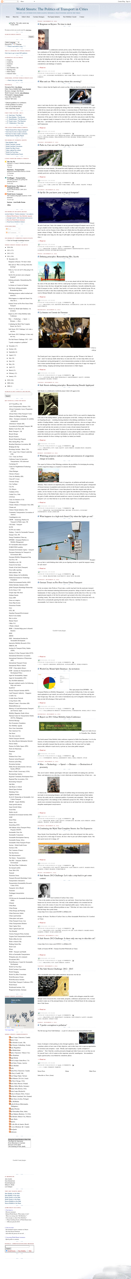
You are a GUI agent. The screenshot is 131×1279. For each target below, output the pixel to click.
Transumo (12, 890)
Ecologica (76, 510)
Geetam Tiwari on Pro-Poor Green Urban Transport (61, 582)
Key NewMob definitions (16, 680)
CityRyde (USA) (14, 492)
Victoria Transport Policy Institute (19, 934)
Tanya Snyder (42, 834)
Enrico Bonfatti (14, 1066)
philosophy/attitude (62, 137)
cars (87, 135)
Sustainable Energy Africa (16, 840)
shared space (79, 448)
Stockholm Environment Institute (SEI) (20, 815)
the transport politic (14, 868)
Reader (73, 137)
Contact (82, 17)
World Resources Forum (16, 977)
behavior (62, 135)
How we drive (13, 618)
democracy (59, 1017)
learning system (44, 250)
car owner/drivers (78, 135)
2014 (8, 247)
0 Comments (66, 73)
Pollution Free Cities (15, 756)
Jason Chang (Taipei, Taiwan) (18, 1076)
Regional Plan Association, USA (18, 779)
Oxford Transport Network (16, 738)
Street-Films (12, 820)
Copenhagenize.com (15, 517)
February (12, 373)
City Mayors (12, 489)
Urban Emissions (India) (16, 913)
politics (85, 75)
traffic (83, 184)
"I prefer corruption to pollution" (53, 1025)
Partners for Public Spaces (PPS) (18, 746)
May (10, 364)
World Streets (82, 137)
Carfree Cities (65, 898)
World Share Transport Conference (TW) (21, 982)
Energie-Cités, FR (14, 535)
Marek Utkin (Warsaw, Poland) (19, 1083)
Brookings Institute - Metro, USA (19, 449)
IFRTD (11, 636)
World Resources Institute (16, 980)
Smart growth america (15, 804)
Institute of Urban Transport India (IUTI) (21, 653)
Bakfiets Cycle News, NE (16, 429)
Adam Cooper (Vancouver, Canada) (20, 1037)
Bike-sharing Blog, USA (16, 442)
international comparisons (71, 710)
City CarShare (13, 484)
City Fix (11, 487)
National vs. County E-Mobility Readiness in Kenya (19, 164)
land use (54, 184)
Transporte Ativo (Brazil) (16, 888)
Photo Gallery (11, 71)
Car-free (58, 930)
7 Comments (66, 508)
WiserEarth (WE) (14, 959)
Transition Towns (14, 875)
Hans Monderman (10, 1181)
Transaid (11, 873)
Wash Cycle (12, 947)
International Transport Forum (18, 663)
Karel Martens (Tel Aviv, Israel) (19, 1078)
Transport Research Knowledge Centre (20, 878)
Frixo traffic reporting (15, 570)
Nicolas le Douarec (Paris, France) (20, 1094)
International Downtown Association (19, 656)
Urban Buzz (12, 905)
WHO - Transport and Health (17, 952)
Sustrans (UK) (13, 848)
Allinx (9, 205)
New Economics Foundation (17, 723)
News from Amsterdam (16, 728)
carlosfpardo (13, 1129)
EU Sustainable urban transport (18, 545)
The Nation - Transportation (17, 858)
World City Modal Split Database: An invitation (60, 668)
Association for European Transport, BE (21, 426)
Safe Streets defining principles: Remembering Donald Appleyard (67, 385)
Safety (81, 867)
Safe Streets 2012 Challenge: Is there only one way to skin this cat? (67, 938)
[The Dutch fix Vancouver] (19, 1141)
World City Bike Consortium (17, 974)
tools (94, 710)
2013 (8, 250)
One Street (12, 733)
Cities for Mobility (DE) (16, 476)
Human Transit (13, 621)
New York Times (70, 75)
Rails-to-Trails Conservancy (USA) (19, 771)
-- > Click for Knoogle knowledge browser (17, 240)
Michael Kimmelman (69, 166)
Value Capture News (15, 926)
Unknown (12, 1122)
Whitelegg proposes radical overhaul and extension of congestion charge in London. (67, 457)
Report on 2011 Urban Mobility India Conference (60, 716)
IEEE (10, 633)
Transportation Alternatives (17, 881)
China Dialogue (13, 471)
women (55, 379)
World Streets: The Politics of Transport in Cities (52, 8)
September (12, 352)
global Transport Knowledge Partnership (20, 587)
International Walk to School (17, 665)
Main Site (16, 17)
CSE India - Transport (15, 524)
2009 (8, 383)
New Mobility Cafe (12, 68)
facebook (67, 1017)
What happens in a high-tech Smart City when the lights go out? (66, 516)
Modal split (86, 710)
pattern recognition (58, 250)
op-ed (85, 758)
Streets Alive (12, 822)
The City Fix (11, 161)
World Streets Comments (15, 194)
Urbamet (11, 903)
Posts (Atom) (50, 1075)
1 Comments (66, 708)
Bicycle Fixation (14, 436)
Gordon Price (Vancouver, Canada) (20, 1071)
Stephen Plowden (14, 1109)
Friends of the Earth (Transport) (18, 567)
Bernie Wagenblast (15, 1048)
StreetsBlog (60, 869)
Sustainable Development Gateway (19, 837)
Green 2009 (12, 598)
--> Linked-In (9, 62)
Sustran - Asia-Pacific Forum (16, 202)
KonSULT (12, 688)
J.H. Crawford (90, 916)
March (11, 370)
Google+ (9, 60)
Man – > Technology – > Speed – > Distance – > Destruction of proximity (66, 765)
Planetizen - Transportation (15, 170)
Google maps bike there (16, 593)
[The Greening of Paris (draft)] (19, 1146)
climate (54, 248)
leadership (42, 379)
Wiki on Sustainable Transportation (19, 954)
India (70, 758)
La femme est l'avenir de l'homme (54, 312)
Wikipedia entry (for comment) (18, 957)
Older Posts (92, 1071)
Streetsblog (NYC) (14, 825)
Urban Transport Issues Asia (17, 921)
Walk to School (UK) (15, 941)
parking (58, 1067)
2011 (44, 75)
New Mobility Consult (69, 17)
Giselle (12, 1068)
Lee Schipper (8, 1187)
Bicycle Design (13, 434)
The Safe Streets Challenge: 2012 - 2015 (56, 968)
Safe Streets (42, 306)
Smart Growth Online (15, 807)
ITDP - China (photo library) (17, 668)
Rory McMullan (14, 1101)
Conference (47, 758)
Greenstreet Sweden (15, 605)
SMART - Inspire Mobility (17, 802)
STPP (10, 817)
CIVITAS (12, 497)
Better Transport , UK (15, 431)
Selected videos (11, 73)
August (11, 355)
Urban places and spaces (16, 918)
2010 (8, 380)
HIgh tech (70, 576)
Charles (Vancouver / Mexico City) (20, 1053)
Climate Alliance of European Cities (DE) (21, 505)
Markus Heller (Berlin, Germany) (19, 1086)
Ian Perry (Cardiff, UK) (16, 1073)
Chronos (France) (14, 474)
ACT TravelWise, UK (15, 404)
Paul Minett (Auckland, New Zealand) (21, 1096)
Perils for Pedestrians (15, 749)
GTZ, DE (12, 610)
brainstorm (52, 576)
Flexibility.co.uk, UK (15, 562)
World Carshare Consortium (17, 969)
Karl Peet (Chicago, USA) (17, 1081)
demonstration (78, 248)
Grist (10, 608)
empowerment (73, 377)
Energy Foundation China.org (17, 537)
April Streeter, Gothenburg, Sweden (20, 1045)
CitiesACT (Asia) (14, 479)
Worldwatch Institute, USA (17, 987)
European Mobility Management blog (20, 557)
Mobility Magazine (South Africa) (19, 713)
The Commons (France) (16, 850)
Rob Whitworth (66, 949)
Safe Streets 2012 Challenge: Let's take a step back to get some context (66, 877)
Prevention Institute (14, 764)
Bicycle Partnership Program (17, 439)
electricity (61, 576)
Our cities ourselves (15, 736)
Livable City (12, 696)
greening (52, 664)
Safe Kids (12, 784)
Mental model (48, 137)
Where (11, 949)
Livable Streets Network (16, 698)
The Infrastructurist (14, 855)
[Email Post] (72, 73)
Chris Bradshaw (14, 1055)
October (11, 349)
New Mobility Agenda (15, 726)
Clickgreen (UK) (14, 502)
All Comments (11, 232)
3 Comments (66, 133)
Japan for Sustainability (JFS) (17, 678)
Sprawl (40, 822)
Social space (75, 184)
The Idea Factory (14, 853)
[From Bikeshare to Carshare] (19, 1143)
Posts (9, 229)
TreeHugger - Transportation (16, 178)
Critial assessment (65, 248)
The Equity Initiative (54, 17)
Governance (74, 304)
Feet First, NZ (13, 560)
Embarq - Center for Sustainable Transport (21, 532)
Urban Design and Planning (17, 911)
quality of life (67, 930)
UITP (10, 896)
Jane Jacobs (8, 1179)
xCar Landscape (53, 512)
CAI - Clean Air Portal (16, 457)
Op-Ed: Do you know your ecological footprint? (59, 192)
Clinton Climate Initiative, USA (18, 510)
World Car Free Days (15, 967)
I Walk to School (14, 626)
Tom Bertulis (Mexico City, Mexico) (20, 1116)
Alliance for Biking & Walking (18, 416)
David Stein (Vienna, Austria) (18, 1063)
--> (6, 60)
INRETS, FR (13, 646)
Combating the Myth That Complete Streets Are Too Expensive (66, 828)
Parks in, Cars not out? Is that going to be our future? (62, 145)
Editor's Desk (26, 17)
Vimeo (41, 919)
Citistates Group (14, 481)
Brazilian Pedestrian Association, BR (20, 444)
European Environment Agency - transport (21, 550)
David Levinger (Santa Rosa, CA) (19, 1060)
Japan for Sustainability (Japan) (18, 675)
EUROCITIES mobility (16, 547)
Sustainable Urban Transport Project (19, 843)
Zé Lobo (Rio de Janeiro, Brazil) (19, 1124)
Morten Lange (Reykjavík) (17, 1091)
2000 (8, 386)
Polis (10, 754)
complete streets (86, 836)
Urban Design (13, 908)
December (12, 259)
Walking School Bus (15, 944)
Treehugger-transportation (16, 893)
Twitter (9, 66)
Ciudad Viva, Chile (14, 494)
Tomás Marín (13, 1119)
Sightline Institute (14, 794)
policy (79, 75)
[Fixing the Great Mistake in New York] (19, 1139)
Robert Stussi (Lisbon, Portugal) (19, 1099)
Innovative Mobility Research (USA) (19, 643)
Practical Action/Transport (16, 759)
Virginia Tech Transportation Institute (20, 936)
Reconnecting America (15, 774)
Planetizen (91, 304)
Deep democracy (61, 377)
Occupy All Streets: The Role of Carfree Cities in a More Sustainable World (60, 916)
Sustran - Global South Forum (18, 845)
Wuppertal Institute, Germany (17, 990)
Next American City (15, 731)
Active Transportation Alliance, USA (19, 406)
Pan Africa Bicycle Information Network (21, 741)
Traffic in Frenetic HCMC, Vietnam (48, 949)
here (85, 694)
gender (87, 377)
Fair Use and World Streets (14, 106)
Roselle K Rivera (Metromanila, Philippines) (19, 1105)
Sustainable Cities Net (15, 832)
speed (40, 449)
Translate (18, 44)
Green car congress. (15, 600)
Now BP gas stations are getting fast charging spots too (17, 180)
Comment (51, 1067)
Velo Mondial (13, 931)
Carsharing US (13, 464)
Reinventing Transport (15, 782)
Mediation (60, 664)
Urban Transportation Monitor (18, 923)
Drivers (68, 510)
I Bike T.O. (12, 623)
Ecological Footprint (80, 225)
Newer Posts (41, 1071)
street (46, 932)
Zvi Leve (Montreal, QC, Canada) (19, 1127)
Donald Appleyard (10, 1183)
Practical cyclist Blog (15, 761)
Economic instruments (55, 75)
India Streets (77, 758)
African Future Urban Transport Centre (20, 414)
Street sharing (49, 869)
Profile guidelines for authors (14, 104)
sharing (88, 448)
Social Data (12, 809)
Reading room (11, 70)
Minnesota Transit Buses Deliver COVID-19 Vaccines (19, 172)
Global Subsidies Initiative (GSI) (18, 585)
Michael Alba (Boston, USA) (18, 1089)
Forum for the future (15, 565)
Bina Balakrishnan (15, 1050)
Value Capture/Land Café (16, 929)
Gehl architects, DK (15, 572)
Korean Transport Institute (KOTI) (19, 690)
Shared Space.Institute (15, 789)
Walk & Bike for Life (15, 939)
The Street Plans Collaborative (18, 865)
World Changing (14, 972)
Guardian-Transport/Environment (18, 613)
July (10, 358)
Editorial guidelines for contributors (16, 102)
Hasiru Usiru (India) (15, 616)
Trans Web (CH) (14, 870)
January (11, 376)
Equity (40, 137)
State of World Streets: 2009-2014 (17, 189)
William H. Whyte (9, 1185)
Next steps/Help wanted (13, 108)
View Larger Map (9, 1030)
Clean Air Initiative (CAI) (16, 500)
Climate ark (12, 507)
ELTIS (11, 527)
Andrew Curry (14, 1040)
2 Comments (66, 246)
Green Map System (14, 603)
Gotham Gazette (13, 595)
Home (8, 17)
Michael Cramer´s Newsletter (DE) (19, 703)
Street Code (53, 1019)
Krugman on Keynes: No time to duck (55, 24)
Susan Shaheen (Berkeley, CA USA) (20, 1114)
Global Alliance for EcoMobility (18, 575)
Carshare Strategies (38, 17)
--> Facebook (9, 64)
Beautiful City (52, 135)
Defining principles (62, 304)
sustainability (70, 664)
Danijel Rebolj (14, 1058)
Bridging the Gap (14, 447)
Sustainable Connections (16, 835)
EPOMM (86, 690)
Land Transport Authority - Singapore (20, 693)
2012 (8, 253)
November (12, 346)
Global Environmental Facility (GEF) (20, 582)
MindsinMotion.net (14, 706)
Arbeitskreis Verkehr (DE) (17, 424)
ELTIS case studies (14, 530)
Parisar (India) (13, 744)
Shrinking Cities (14, 792)
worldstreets (13, 1132)
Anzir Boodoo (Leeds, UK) (18, 1042)
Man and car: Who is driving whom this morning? (60, 81)
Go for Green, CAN (15, 590)
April (10, 367)
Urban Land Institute (15, 916)
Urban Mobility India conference (57, 739)
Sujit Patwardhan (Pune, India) (19, 1111)
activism (46, 377)
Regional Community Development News (21, 776)
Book (68, 135)
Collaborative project (51, 710)
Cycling (92, 135)
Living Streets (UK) (15, 701)
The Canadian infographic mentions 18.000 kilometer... (19, 196)
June (10, 361)
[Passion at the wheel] (19, 1145)
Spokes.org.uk (13, 812)
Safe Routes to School (15, 787)
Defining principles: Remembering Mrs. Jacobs (59, 256)
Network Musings (14, 720)
